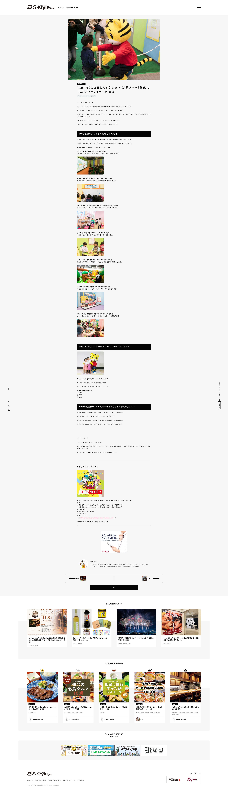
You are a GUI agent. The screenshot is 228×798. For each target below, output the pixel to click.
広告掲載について (39, 780)
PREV (77, 578)
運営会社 (79, 780)
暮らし (79, 96)
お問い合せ (30, 780)
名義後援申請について (53, 780)
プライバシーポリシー (68, 780)
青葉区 (93, 96)
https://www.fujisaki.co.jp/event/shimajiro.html (97, 518)
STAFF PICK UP (72, 8)
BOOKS (61, 8)
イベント (86, 96)
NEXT (150, 578)
